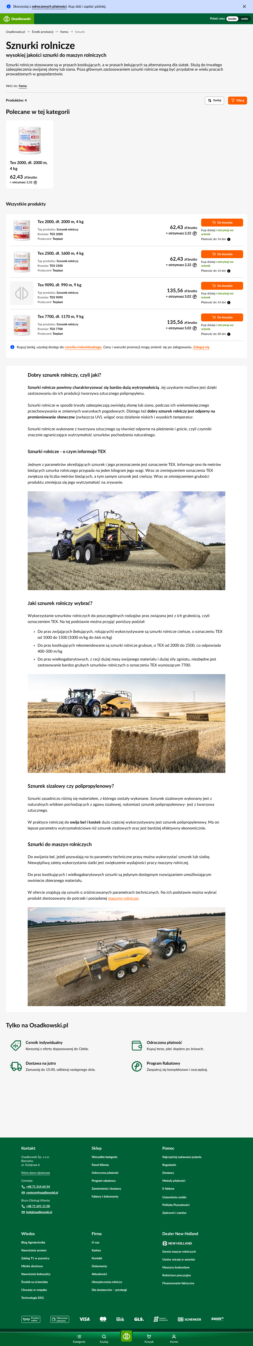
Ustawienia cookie (174, 1197)
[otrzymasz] (194, 233)
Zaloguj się (201, 347)
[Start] (126, 1336)
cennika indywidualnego (83, 347)
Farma (23, 85)
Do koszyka (224, 222)
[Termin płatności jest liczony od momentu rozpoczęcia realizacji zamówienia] (229, 239)
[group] (238, 19)
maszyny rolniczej (123, 898)
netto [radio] (244, 18)
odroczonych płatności (49, 6)
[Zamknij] (244, 6)
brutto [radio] (232, 18)
